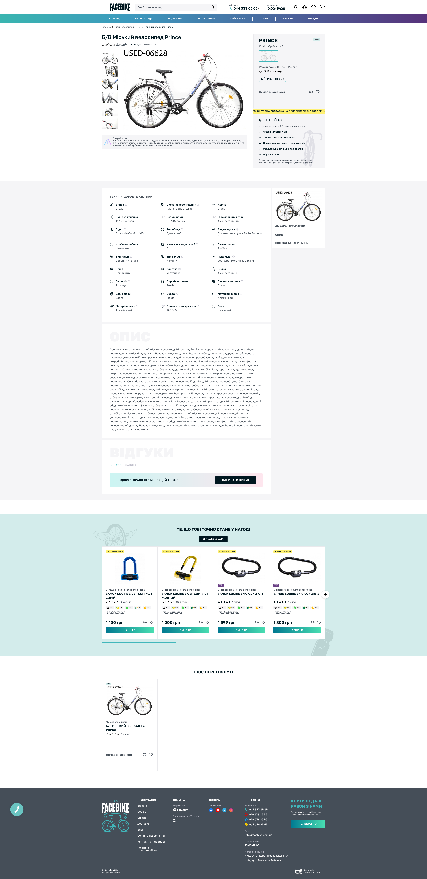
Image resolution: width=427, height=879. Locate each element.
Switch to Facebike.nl (213, 443)
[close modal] (248, 422)
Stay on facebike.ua (213, 453)
